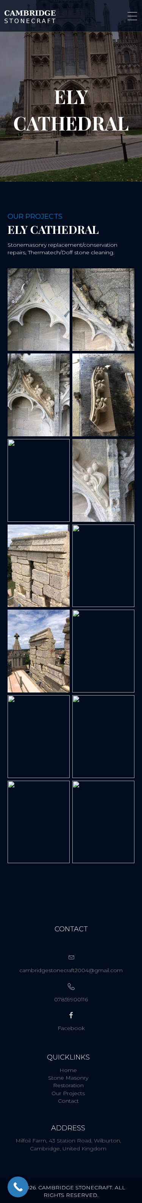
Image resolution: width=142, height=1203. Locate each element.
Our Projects (68, 1093)
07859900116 (71, 999)
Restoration (68, 1085)
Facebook (71, 1028)
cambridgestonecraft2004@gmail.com (71, 970)
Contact (68, 1100)
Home (68, 1070)
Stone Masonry (68, 1077)
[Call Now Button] (18, 1187)
